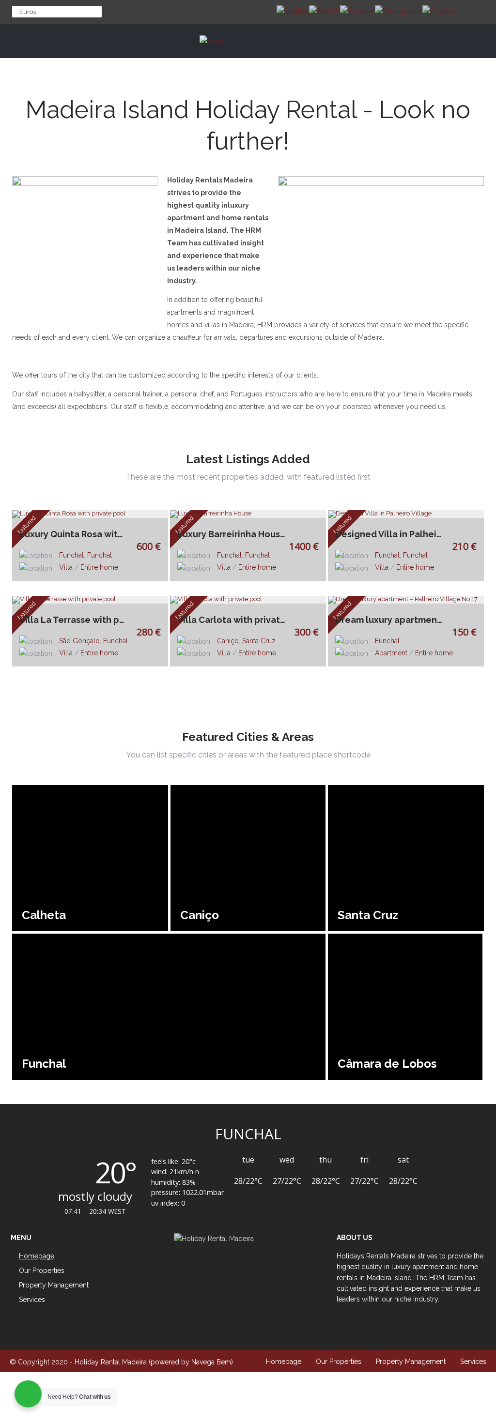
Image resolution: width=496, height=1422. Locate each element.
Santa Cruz (259, 641)
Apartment (391, 653)
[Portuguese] (398, 10)
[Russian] (439, 10)
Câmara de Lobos (387, 1064)
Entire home (99, 567)
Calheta (44, 915)
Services (32, 1299)
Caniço (228, 641)
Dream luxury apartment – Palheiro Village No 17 (392, 620)
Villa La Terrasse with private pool (76, 620)
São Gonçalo (79, 641)
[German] (357, 10)
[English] (293, 10)
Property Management (54, 1285)
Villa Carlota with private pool (234, 620)
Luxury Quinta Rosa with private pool (76, 534)
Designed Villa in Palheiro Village (392, 534)
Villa (66, 567)
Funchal (71, 555)
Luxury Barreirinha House (231, 534)
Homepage (283, 1361)
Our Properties (338, 1361)
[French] (324, 10)
